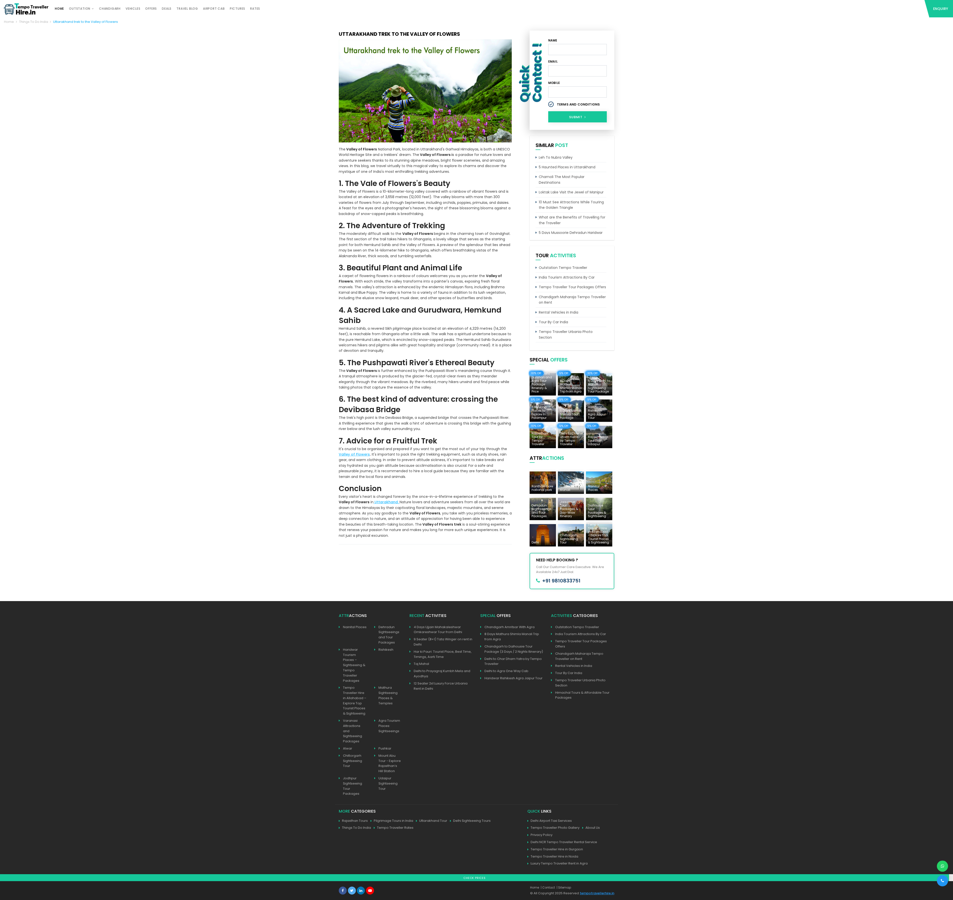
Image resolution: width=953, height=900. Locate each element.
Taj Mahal (421, 663)
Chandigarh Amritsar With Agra (509, 627)
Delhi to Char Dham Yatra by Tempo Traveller (513, 661)
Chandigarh (110, 8)
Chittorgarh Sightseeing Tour (352, 760)
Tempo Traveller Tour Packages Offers (572, 287)
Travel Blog (187, 8)
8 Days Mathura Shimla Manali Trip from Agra (511, 637)
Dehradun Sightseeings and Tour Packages (388, 635)
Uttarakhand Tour (433, 820)
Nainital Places (355, 627)
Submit (576, 117)
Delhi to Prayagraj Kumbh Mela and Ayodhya (442, 674)
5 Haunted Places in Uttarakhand (567, 167)
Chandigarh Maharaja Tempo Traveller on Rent (572, 299)
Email (553, 61)
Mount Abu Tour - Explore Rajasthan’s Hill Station (389, 763)
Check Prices (474, 878)
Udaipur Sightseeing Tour (388, 783)
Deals (166, 8)
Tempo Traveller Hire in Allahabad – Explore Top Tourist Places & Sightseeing (354, 700)
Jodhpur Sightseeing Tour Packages (352, 786)
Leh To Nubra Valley (556, 157)
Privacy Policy (541, 834)
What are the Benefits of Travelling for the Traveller (572, 220)
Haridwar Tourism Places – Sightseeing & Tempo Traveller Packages (354, 665)
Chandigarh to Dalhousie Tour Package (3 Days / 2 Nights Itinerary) (513, 649)
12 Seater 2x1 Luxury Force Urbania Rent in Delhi (441, 686)
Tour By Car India (553, 322)
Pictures (237, 8)
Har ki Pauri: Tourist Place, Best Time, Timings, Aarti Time (443, 654)
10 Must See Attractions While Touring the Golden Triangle (571, 205)
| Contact (548, 887)
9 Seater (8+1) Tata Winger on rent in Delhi (443, 642)
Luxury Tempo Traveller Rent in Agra (559, 863)
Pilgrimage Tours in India (393, 820)
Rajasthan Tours (355, 820)
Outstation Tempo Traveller (563, 267)
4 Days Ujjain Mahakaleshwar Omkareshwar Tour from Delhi (438, 630)
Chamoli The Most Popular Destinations (561, 179)
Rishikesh (385, 649)
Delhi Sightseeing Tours (472, 820)
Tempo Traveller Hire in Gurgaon (557, 849)
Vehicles (133, 8)
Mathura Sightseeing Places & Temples (388, 695)
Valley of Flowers (354, 454)
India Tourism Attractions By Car (567, 277)
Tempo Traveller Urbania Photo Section (566, 334)
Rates (255, 8)
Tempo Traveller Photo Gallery (555, 827)
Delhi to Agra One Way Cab (506, 671)
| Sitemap (564, 887)
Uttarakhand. (387, 502)
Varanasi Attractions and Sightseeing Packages (352, 731)
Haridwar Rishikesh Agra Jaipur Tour (513, 678)
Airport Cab (214, 8)
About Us (592, 827)
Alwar (347, 748)
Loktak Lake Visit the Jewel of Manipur (571, 192)
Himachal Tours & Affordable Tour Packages (582, 695)
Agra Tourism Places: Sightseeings (389, 725)
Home (59, 8)
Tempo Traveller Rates (395, 827)
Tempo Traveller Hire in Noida (554, 856)
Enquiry (940, 8)
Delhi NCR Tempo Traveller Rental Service (564, 842)
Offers (151, 8)
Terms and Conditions (578, 104)
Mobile (554, 83)
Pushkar (384, 748)
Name (552, 40)
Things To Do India (33, 21)
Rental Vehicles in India (558, 312)
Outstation (79, 8)
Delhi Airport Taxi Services (551, 820)
